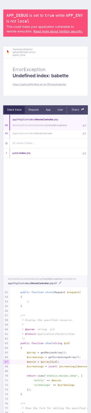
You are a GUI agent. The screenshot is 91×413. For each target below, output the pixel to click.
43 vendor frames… (23, 143)
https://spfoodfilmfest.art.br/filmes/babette (39, 84)
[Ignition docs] (9, 52)
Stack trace (14, 109)
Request (33, 109)
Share (76, 109)
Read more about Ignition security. (58, 31)
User (60, 109)
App (48, 109)
